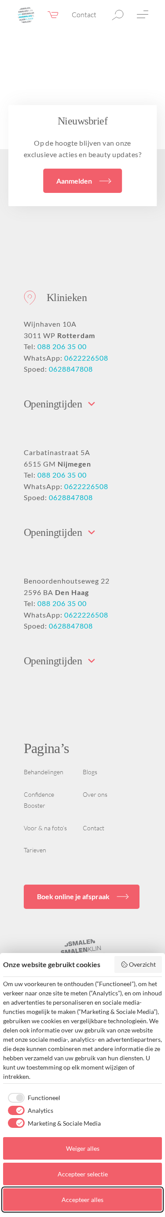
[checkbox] (31, 1098)
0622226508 (86, 358)
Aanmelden (74, 181)
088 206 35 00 (62, 346)
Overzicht (142, 964)
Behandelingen (43, 772)
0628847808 (71, 369)
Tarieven (35, 850)
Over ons (95, 794)
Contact (84, 14)
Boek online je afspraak (73, 896)
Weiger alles (82, 1148)
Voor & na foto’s (45, 828)
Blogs (90, 772)
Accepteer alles (82, 1199)
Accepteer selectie (83, 1174)
